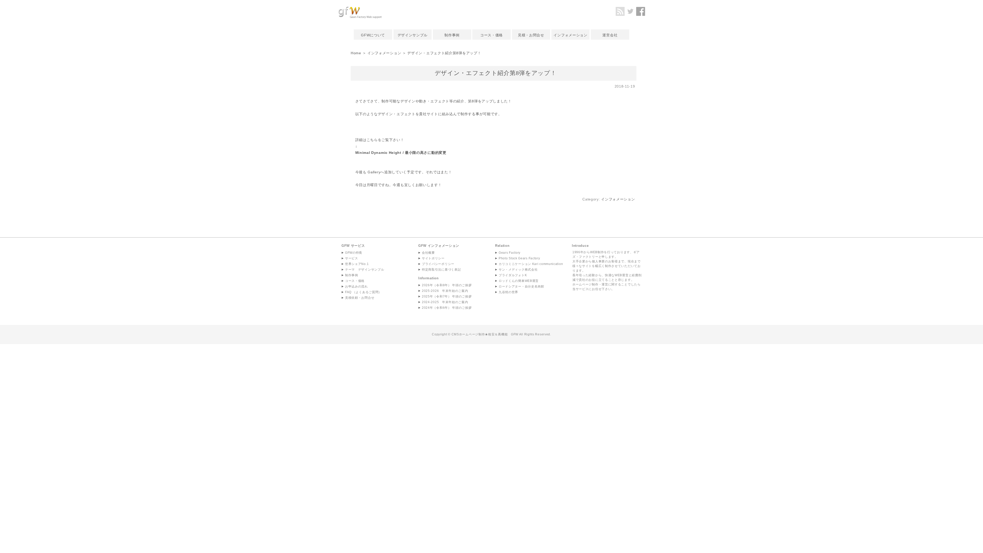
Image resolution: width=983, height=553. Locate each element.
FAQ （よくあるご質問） (363, 292)
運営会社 (609, 35)
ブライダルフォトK (513, 275)
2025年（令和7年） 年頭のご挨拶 (447, 296)
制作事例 (452, 35)
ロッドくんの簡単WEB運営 (519, 281)
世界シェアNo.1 (357, 264)
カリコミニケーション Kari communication (531, 264)
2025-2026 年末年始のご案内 (445, 291)
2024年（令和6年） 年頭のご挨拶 (447, 308)
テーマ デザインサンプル (364, 269)
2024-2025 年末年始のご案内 (445, 302)
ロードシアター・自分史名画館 (521, 286)
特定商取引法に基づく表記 (441, 269)
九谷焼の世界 (508, 292)
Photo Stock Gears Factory (519, 258)
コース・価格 (491, 35)
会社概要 (428, 252)
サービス (351, 258)
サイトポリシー (433, 258)
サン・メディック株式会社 (518, 269)
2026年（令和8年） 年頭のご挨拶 (447, 285)
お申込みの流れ (356, 286)
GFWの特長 (353, 252)
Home (356, 53)
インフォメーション (570, 35)
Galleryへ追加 (380, 172)
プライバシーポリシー (438, 264)
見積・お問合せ (531, 35)
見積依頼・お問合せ (359, 298)
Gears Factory (509, 252)
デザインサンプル (413, 35)
